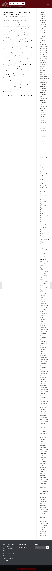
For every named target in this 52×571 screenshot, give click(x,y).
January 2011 (43, 525)
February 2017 (44, 359)
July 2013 (42, 469)
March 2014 (43, 447)
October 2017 (44, 341)
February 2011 (44, 523)
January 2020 (44, 282)
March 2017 (43, 357)
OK (18, 569)
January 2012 (44, 511)
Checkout (43, 44)
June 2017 (43, 351)
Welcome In (43, 230)
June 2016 (43, 381)
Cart (41, 34)
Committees (43, 58)
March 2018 (43, 327)
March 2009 (43, 535)
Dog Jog (42, 74)
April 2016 (43, 385)
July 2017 (42, 349)
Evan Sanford (25, 16)
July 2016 (42, 379)
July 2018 (42, 319)
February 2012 (44, 509)
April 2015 (43, 415)
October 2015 (44, 401)
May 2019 (43, 300)
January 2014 (44, 451)
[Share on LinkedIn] (18, 96)
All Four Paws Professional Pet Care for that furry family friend (16, 13)
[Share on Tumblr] (21, 96)
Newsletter (16, 16)
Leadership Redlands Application (43, 88)
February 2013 (44, 479)
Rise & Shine (43, 192)
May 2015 (42, 413)
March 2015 (43, 417)
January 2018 (44, 331)
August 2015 (43, 407)
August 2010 (43, 531)
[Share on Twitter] (8, 96)
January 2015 (44, 421)
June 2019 (43, 298)
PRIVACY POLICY (31, 569)
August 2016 (43, 377)
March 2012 (43, 507)
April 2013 (43, 475)
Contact (42, 60)
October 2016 (44, 371)
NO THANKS (23, 569)
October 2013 (44, 461)
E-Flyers (42, 242)
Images (42, 248)
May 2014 (43, 443)
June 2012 (43, 501)
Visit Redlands (44, 228)
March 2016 (43, 387)
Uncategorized (44, 256)
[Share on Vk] (24, 96)
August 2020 (44, 272)
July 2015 (42, 409)
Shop (41, 194)
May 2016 (43, 383)
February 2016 (44, 389)
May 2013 (43, 473)
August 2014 (43, 437)
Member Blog (44, 250)
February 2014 (44, 449)
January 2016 (44, 391)
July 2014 (42, 439)
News (41, 252)
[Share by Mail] (31, 96)
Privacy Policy (44, 174)
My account (43, 138)
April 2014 (43, 445)
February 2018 (44, 329)
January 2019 (44, 308)
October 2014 (44, 431)
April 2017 (43, 355)
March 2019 (43, 303)
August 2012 (43, 497)
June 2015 (43, 411)
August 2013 (43, 467)
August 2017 (43, 347)
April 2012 (43, 505)
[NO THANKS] (50, 568)
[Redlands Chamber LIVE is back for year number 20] (1, 285)
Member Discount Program (42, 118)
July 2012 (42, 499)
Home (42, 80)
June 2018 (43, 321)
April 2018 (43, 325)
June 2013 (43, 471)
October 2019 (44, 288)
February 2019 (44, 306)
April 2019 (43, 302)
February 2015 (44, 419)
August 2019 (43, 294)
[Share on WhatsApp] (11, 96)
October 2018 (44, 313)
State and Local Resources (43, 198)
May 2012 (43, 503)
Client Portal (43, 50)
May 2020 (43, 274)
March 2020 (43, 276)
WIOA (41, 232)
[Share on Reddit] (28, 96)
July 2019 (42, 296)
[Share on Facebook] (5, 96)
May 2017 (43, 353)
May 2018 (43, 324)
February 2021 (44, 262)
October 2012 (44, 491)
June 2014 (43, 441)
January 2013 (44, 481)
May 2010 (43, 533)
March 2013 (43, 477)
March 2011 (43, 521)
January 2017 (44, 361)
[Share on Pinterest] (15, 96)
